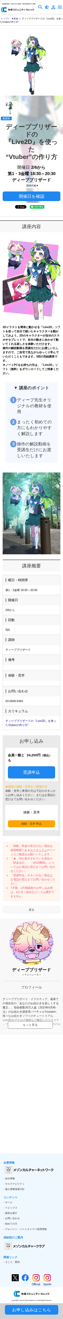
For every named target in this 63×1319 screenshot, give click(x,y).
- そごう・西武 (12, 1262)
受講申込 (31, 772)
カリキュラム (38, 850)
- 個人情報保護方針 (14, 1189)
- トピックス (10, 1207)
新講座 (6, 118)
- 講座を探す (10, 1213)
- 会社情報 (9, 1178)
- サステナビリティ (14, 1183)
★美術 (15, 18)
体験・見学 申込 (31, 823)
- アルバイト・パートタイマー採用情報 (25, 1229)
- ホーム (8, 1202)
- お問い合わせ (12, 1218)
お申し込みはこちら (31, 1309)
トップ (4, 18)
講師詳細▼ (32, 185)
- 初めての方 (10, 1223)
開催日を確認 (31, 196)
